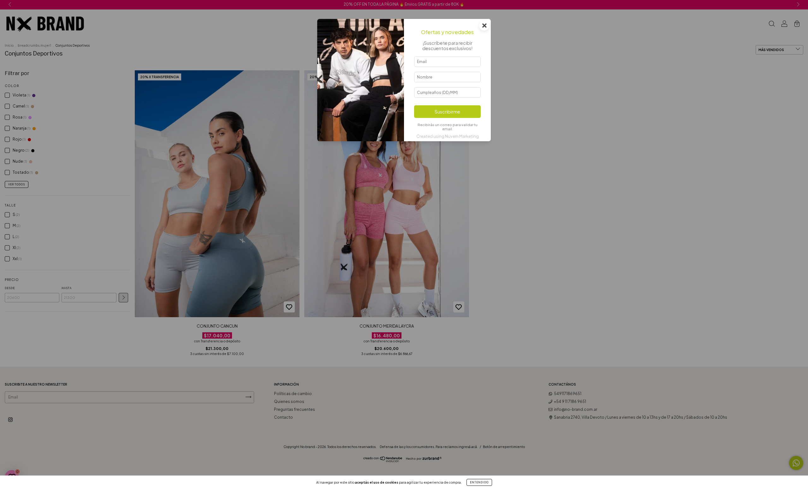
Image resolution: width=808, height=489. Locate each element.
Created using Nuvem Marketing (447, 136)
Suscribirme (447, 111)
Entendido (479, 482)
